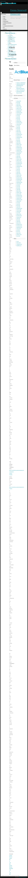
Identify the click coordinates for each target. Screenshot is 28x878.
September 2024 (19, 122)
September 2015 (19, 227)
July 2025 (18, 115)
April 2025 (18, 119)
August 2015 (18, 228)
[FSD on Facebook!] (3, 3)
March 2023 (18, 143)
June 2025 (18, 116)
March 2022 (18, 157)
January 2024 (18, 132)
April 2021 (18, 172)
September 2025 (19, 112)
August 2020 (18, 183)
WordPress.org (18, 245)
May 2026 (18, 102)
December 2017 (19, 215)
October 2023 (18, 135)
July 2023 (18, 138)
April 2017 (18, 218)
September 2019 (19, 199)
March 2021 (18, 173)
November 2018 (19, 208)
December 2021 (19, 161)
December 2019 (19, 195)
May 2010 (18, 235)
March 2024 (18, 131)
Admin (10, 72)
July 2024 (18, 125)
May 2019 (18, 205)
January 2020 (18, 193)
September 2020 (19, 182)
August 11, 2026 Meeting (20, 82)
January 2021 (18, 176)
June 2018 (18, 212)
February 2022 (19, 159)
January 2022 (18, 160)
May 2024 (18, 128)
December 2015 (19, 224)
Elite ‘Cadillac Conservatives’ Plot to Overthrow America (11, 37)
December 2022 (19, 147)
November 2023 (19, 134)
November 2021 (19, 163)
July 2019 (18, 202)
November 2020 (19, 179)
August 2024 (18, 124)
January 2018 (18, 214)
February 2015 (19, 234)
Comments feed (19, 244)
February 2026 (19, 106)
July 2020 (18, 185)
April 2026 (18, 103)
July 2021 (18, 167)
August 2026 (18, 100)
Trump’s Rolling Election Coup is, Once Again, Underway (12, 46)
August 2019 (18, 201)
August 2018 (18, 211)
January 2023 (18, 145)
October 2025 (18, 111)
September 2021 (19, 166)
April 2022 (18, 156)
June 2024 (18, 127)
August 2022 (18, 153)
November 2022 (19, 148)
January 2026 (18, 108)
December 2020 (19, 177)
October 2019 (18, 198)
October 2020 (18, 180)
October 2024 (18, 121)
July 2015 (18, 230)
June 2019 (18, 204)
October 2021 (18, 164)
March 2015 (18, 233)
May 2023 (18, 140)
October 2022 (18, 150)
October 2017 (18, 217)
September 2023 (19, 137)
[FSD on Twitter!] (6, 3)
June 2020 (18, 186)
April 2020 (18, 189)
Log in (17, 241)
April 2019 (18, 206)
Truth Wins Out (11, 33)
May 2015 (18, 231)
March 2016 (18, 222)
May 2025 (18, 118)
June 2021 (18, 169)
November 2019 (19, 196)
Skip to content (3, 1)
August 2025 (18, 114)
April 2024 (18, 130)
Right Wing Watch (12, 58)
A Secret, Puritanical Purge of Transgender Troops (11, 41)
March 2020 (18, 190)
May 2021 (18, 170)
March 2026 (18, 105)
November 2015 (19, 225)
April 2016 (18, 221)
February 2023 (19, 144)
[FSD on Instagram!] (9, 3)
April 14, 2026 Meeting (20, 89)
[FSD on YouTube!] (14, 3)
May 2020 (18, 188)
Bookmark (11, 853)
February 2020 (19, 192)
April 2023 (18, 141)
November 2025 (19, 109)
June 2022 (18, 154)
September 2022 (19, 151)
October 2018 (18, 209)
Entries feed (18, 242)
